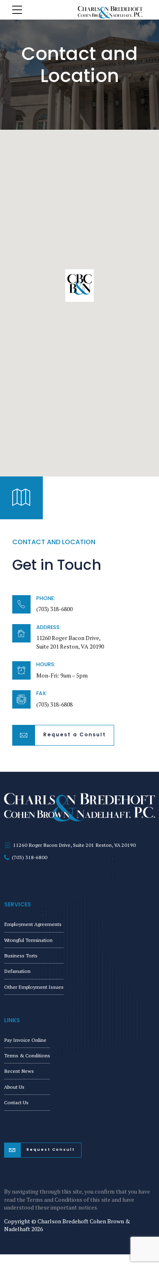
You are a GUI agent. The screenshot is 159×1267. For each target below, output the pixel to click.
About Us (14, 1086)
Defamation (17, 971)
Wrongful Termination (28, 940)
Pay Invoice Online (25, 1040)
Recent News (19, 1071)
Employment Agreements (33, 924)
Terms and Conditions (54, 1199)
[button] (79, 286)
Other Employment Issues (34, 986)
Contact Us (16, 1102)
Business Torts (21, 955)
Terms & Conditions (27, 1055)
